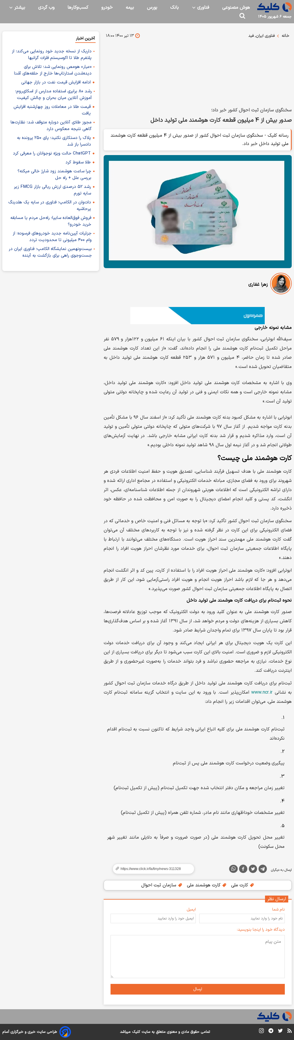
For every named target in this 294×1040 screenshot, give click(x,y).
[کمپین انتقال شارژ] (198, 315)
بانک (174, 7)
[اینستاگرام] (261, 1031)
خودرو (107, 7)
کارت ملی (240, 885)
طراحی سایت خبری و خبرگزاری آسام (29, 1032)
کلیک (136, 1032)
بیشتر (19, 7)
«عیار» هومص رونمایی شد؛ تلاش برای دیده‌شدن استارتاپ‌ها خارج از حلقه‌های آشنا (53, 70)
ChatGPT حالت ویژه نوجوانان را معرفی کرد (52, 153)
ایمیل (191, 910)
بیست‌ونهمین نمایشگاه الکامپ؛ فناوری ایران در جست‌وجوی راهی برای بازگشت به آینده (50, 252)
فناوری (202, 7)
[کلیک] (274, 7)
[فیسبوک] (243, 870)
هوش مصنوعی (236, 7)
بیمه (130, 7)
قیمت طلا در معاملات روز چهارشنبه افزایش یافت (52, 110)
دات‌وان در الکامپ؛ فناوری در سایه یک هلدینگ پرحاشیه (49, 205)
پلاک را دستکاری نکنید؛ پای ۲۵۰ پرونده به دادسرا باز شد (54, 141)
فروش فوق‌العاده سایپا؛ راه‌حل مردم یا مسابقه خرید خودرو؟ (50, 221)
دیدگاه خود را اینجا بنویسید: (261, 930)
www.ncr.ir (261, 692)
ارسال (197, 989)
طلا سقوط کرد (78, 162)
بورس (152, 7)
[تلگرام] (262, 870)
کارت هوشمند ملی (204, 885)
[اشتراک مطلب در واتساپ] (233, 869)
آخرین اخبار (85, 38)
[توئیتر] (253, 870)
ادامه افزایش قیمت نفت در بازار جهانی (56, 82)
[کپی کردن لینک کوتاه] (151, 868)
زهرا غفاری (258, 284)
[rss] (289, 1031)
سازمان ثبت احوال (159, 885)
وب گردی (46, 7)
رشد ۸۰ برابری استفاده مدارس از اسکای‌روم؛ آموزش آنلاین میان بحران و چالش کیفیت (53, 94)
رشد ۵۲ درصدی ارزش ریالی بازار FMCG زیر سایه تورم (52, 190)
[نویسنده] (281, 285)
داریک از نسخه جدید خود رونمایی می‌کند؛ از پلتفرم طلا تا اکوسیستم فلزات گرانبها (52, 54)
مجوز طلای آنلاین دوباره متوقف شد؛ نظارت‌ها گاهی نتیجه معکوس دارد (51, 125)
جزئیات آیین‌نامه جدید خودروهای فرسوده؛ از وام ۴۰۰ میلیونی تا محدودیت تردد (52, 236)
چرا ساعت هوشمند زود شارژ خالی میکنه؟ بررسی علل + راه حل (54, 174)
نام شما (278, 910)
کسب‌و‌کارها (77, 7)
